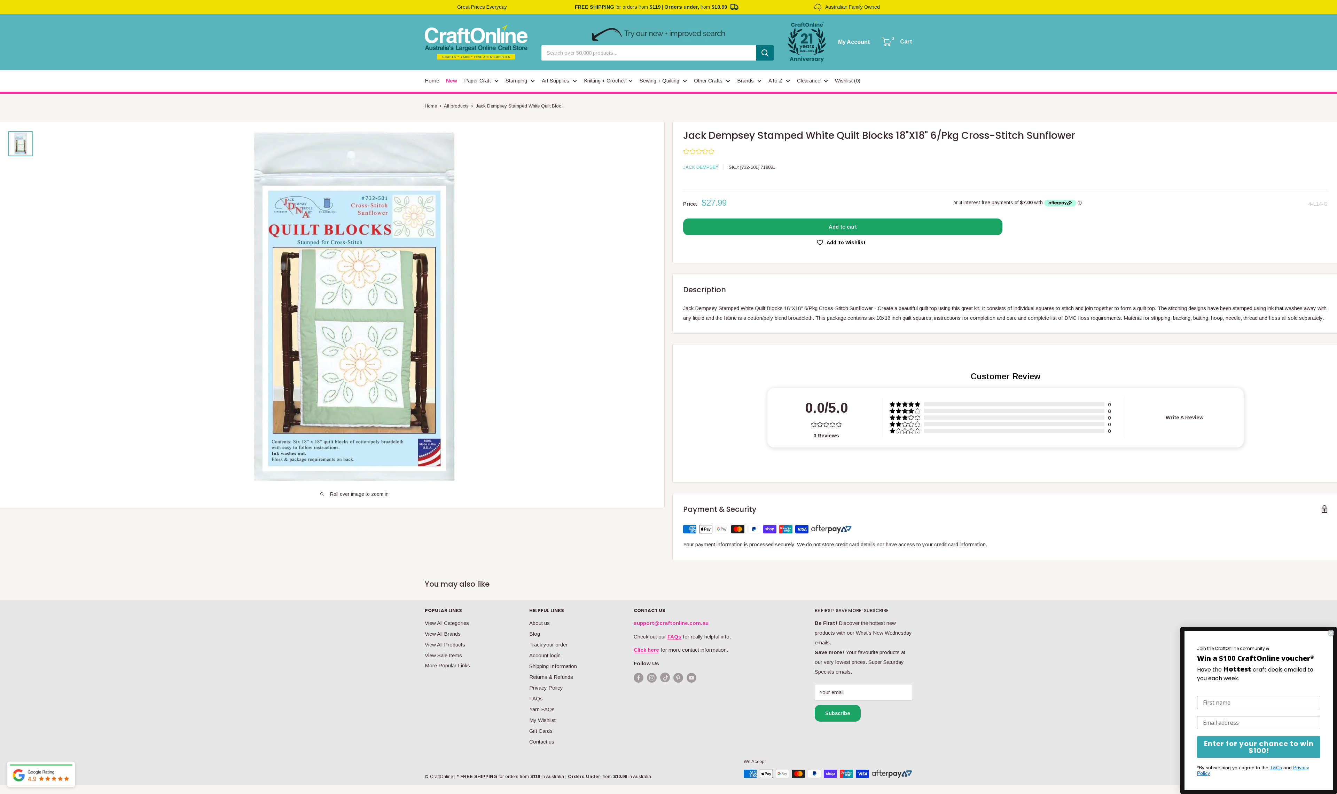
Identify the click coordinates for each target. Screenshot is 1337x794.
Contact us (541, 742)
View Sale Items (443, 655)
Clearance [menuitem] (808, 81)
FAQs (536, 698)
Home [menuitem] (432, 81)
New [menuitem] (451, 81)
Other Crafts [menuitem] (708, 81)
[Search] (765, 53)
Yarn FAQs (542, 709)
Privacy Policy (546, 688)
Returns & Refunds (551, 677)
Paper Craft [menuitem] (477, 81)
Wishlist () (847, 81)
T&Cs (1276, 767)
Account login (545, 655)
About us (539, 623)
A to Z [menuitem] (775, 81)
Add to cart (843, 227)
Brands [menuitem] (745, 81)
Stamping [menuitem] (516, 81)
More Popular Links (447, 665)
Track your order (548, 645)
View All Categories (447, 623)
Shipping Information (553, 666)
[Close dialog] (1330, 633)
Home (431, 106)
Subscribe (837, 713)
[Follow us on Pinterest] (678, 678)
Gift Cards (541, 731)
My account (854, 42)
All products (456, 106)
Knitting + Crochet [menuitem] (604, 81)
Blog (534, 634)
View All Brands (443, 634)
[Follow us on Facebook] (638, 678)
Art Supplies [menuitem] (555, 81)
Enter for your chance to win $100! (1259, 747)
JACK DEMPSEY (701, 167)
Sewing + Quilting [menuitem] (659, 81)
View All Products (445, 645)
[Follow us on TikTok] (665, 679)
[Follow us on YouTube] (691, 678)
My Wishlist (542, 720)
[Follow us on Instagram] (652, 678)
